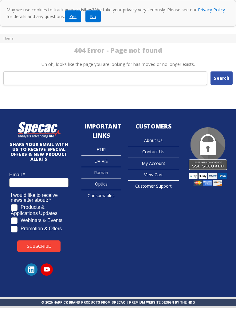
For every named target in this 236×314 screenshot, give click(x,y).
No (93, 16)
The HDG (187, 302)
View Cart (153, 175)
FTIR (101, 149)
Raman (101, 172)
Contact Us (153, 152)
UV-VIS (101, 161)
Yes (73, 16)
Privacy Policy (211, 10)
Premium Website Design (151, 302)
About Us (153, 140)
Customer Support (153, 186)
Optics (101, 184)
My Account (153, 163)
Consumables (101, 195)
